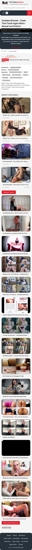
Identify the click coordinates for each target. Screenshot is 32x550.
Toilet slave (6, 80)
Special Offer (13, 544)
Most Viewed (7, 538)
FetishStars (22, 535)
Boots (26, 72)
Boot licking (6, 75)
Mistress (5, 78)
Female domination (16, 72)
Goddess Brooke (15, 67)
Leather (25, 75)
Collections (7, 541)
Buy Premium (16, 48)
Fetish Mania (19, 547)
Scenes (15, 535)
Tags (21, 544)
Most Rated (16, 538)
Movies (9, 535)
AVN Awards (24, 538)
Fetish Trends (16, 541)
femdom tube (6, 528)
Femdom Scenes (13, 70)
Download (5, 60)
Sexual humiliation (16, 78)
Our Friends (25, 541)
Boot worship (16, 75)
